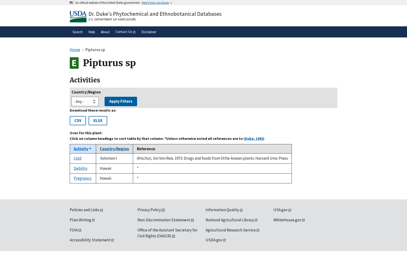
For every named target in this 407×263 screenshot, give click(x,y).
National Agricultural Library (230, 220)
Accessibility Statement (90, 240)
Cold (77, 158)
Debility (80, 168)
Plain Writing (80, 220)
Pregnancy (83, 178)
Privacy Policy (149, 209)
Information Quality (222, 209)
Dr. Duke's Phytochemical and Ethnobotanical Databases (155, 13)
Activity (83, 148)
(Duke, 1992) (254, 138)
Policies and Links (84, 209)
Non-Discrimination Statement (164, 220)
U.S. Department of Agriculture (112, 19)
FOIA (74, 230)
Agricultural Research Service (231, 230)
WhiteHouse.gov (287, 220)
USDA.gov (214, 240)
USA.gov (280, 209)
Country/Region (86, 92)
